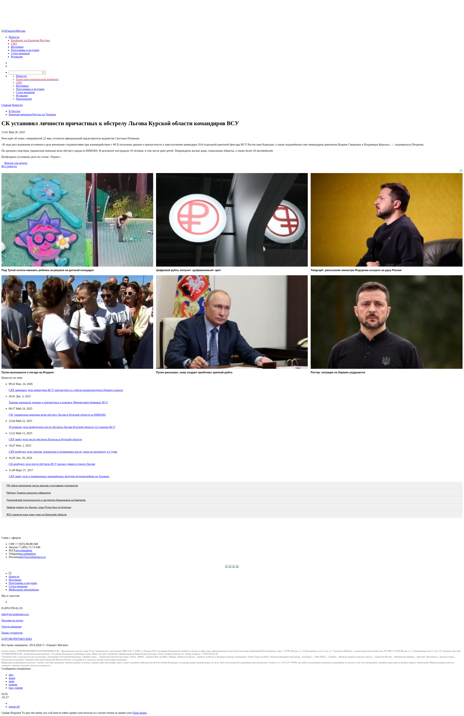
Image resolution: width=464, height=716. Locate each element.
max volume (16, 687)
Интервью (17, 46)
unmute (13, 684)
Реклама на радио (12, 620)
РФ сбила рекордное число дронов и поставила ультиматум (42, 485)
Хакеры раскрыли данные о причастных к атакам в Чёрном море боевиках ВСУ (58, 402)
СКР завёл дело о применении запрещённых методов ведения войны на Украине (59, 476)
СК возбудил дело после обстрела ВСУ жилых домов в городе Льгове (52, 464)
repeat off (14, 706)
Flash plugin (139, 712)
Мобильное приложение (24, 589)
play (11, 674)
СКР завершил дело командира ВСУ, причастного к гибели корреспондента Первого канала (66, 390)
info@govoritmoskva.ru (32, 557)
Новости (14, 37)
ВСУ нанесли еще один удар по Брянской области (37, 514)
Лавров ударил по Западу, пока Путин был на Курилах (39, 507)
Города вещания (11, 626)
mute (11, 681)
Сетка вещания (20, 53)
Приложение (24, 98)
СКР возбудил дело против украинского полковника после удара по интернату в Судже (63, 451)
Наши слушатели (12, 632)
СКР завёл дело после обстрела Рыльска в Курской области (45, 439)
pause (12, 678)
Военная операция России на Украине (32, 114)
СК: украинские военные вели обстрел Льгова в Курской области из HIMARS (57, 414)
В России (14, 111)
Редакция (16, 56)
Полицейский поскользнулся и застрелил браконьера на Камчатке (46, 500)
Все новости (9, 166)
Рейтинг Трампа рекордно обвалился (29, 492)
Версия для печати (15, 163)
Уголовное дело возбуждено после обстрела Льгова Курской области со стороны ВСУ (62, 427)
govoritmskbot (24, 550)
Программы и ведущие (25, 50)
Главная (6, 105)
